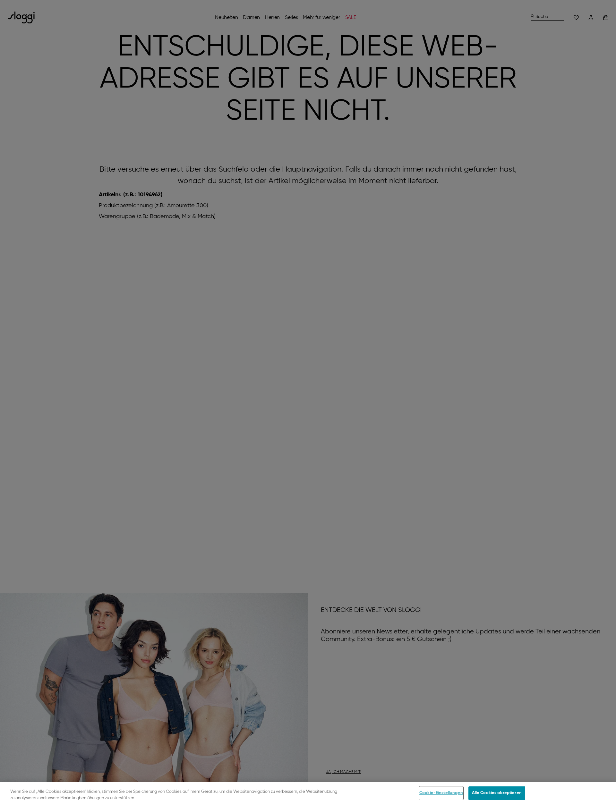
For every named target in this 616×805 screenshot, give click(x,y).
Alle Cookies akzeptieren (497, 793)
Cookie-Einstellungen (441, 793)
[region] (308, 793)
